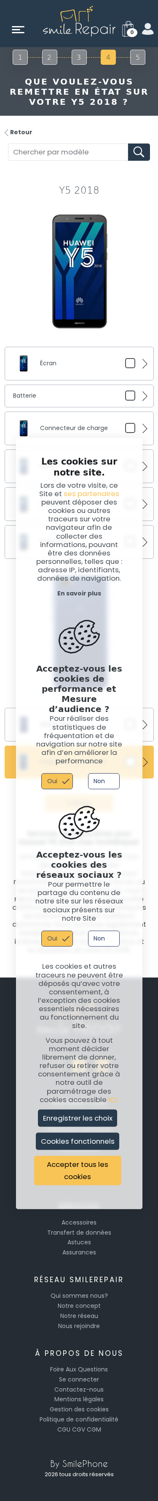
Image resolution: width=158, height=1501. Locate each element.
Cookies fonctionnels (78, 1141)
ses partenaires (91, 493)
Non (99, 781)
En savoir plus (79, 593)
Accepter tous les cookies (77, 1170)
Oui (52, 781)
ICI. (113, 1099)
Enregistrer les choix (77, 1118)
